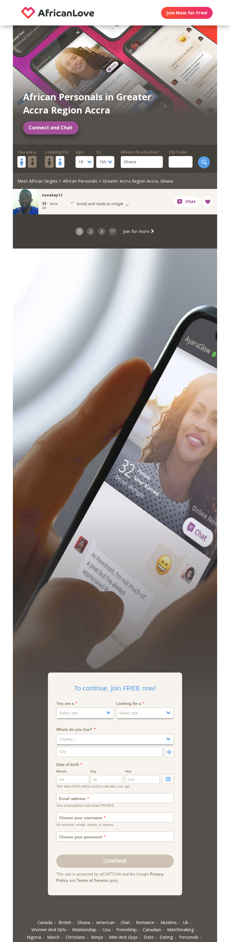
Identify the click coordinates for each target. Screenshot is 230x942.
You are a (26, 152)
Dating (166, 937)
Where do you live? (140, 152)
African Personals (80, 181)
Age (79, 152)
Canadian (152, 929)
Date (149, 937)
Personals (189, 937)
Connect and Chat (50, 127)
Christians (75, 937)
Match (53, 937)
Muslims (169, 922)
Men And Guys (123, 937)
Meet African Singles (37, 181)
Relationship (84, 929)
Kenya (97, 937)
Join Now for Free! (186, 13)
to (98, 152)
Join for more (137, 231)
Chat (125, 922)
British (64, 922)
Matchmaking (180, 929)
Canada (44, 922)
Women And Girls (48, 929)
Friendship (126, 929)
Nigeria (34, 937)
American (105, 922)
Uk (185, 922)
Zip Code (178, 152)
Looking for (57, 152)
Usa (106, 929)
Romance (145, 922)
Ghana (83, 922)
